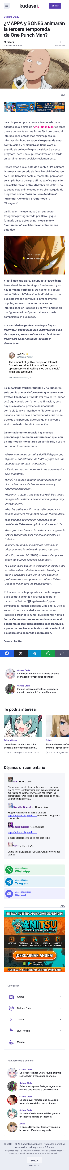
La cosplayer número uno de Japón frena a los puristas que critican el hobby (38, 1103)
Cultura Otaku (11, 16)
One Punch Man (44, 126)
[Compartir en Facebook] (7, 653)
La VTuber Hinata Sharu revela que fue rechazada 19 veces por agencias (38, 675)
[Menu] (7, 6)
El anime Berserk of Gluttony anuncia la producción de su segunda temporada (39, 1130)
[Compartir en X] (21, 653)
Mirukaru (9, 42)
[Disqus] (34, 816)
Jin (37, 752)
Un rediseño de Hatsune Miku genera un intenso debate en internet (20, 747)
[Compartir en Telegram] (34, 653)
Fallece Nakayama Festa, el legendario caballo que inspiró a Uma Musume (38, 691)
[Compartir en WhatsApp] (48, 653)
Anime (49, 740)
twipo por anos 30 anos (41, 1147)
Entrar (55, 5)
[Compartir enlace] (62, 653)
